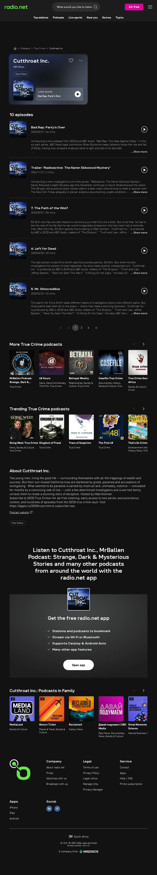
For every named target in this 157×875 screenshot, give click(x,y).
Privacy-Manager (93, 789)
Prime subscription (131, 784)
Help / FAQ (126, 778)
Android (14, 818)
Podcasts (58, 17)
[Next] (143, 343)
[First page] (61, 328)
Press (49, 773)
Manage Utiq (90, 784)
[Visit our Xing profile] (57, 809)
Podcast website (19, 512)
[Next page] (88, 328)
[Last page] (96, 328)
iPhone (14, 807)
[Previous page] (68, 328)
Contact (124, 767)
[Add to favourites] (71, 60)
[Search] (95, 7)
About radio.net (55, 767)
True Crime (21, 74)
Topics (119, 17)
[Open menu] (150, 7)
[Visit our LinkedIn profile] (49, 809)
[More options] (81, 60)
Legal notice (90, 778)
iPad (12, 813)
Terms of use (90, 767)
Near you (92, 17)
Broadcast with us (57, 784)
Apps (123, 773)
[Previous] (134, 343)
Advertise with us (56, 778)
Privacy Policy (91, 773)
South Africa (80, 836)
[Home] (15, 48)
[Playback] (78, 94)
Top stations (41, 17)
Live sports (75, 17)
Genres (106, 17)
